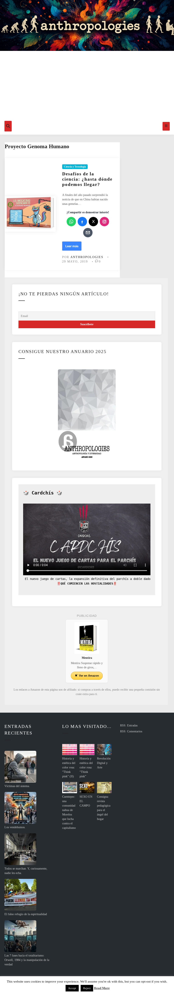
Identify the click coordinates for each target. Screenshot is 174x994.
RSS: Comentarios (131, 731)
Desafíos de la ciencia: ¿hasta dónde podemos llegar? (87, 179)
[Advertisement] (87, 86)
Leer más (72, 247)
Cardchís (43, 493)
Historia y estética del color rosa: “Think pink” (86, 767)
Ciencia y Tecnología (75, 166)
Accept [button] (72, 988)
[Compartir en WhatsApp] (71, 221)
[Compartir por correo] (88, 232)
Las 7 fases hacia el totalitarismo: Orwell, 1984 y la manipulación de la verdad (26, 960)
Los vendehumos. (14, 827)
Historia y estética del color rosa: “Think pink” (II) (68, 767)
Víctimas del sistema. (17, 786)
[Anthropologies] (87, 25)
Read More (102, 988)
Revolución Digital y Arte (104, 763)
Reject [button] (87, 988)
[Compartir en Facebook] (82, 221)
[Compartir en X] (93, 221)
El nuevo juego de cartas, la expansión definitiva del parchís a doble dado (86, 579)
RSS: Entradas (129, 725)
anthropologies (86, 257)
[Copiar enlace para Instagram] (104, 221)
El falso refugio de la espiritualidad (25, 914)
